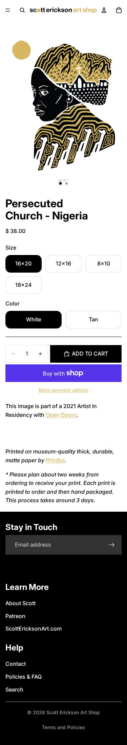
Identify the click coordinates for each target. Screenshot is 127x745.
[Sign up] (112, 545)
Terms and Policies (63, 727)
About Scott (20, 603)
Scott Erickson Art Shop (73, 712)
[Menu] (8, 10)
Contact (15, 663)
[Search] (22, 10)
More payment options (63, 390)
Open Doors (61, 414)
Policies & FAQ (23, 676)
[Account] (104, 10)
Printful (55, 460)
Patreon (15, 616)
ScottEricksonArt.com (33, 628)
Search (14, 689)
